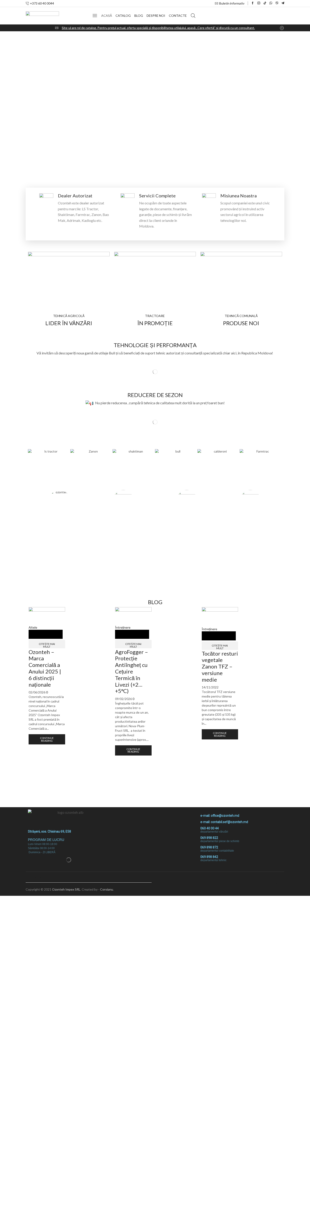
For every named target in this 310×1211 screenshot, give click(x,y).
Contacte (178, 15)
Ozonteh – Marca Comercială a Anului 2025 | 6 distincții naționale (45, 668)
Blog (138, 15)
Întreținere (122, 627)
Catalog (123, 15)
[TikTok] (264, 3)
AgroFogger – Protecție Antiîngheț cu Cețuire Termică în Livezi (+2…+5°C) (131, 671)
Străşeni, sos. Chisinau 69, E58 (49, 831)
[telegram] (282, 3)
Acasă (106, 15)
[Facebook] (252, 3)
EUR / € (276, 883)
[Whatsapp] (270, 3)
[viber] (277, 3)
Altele (33, 627)
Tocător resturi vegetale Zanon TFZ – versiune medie (220, 666)
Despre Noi (156, 15)
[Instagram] (258, 3)
